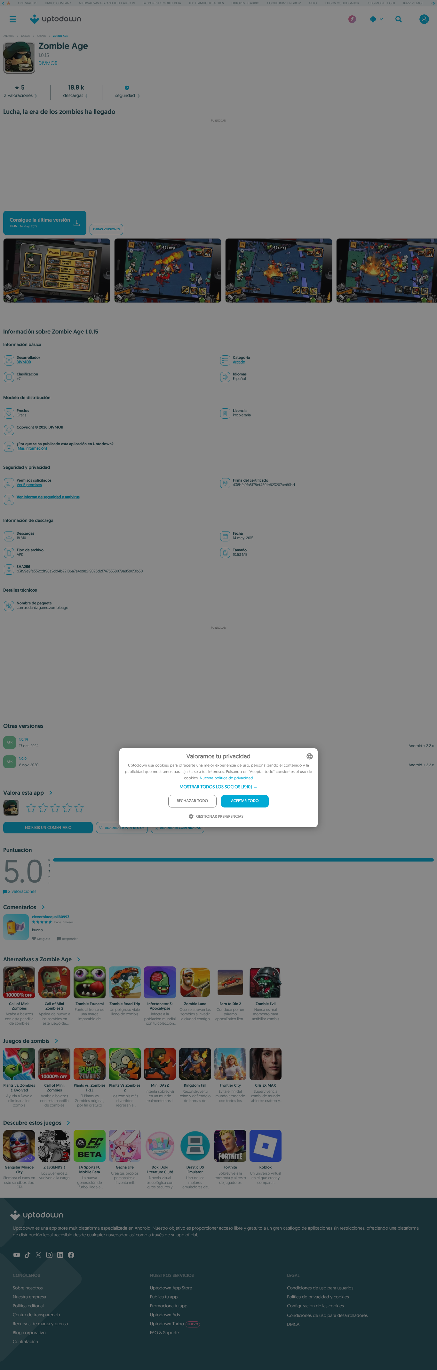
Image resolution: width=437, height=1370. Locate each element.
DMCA (293, 1324)
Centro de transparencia (36, 1315)
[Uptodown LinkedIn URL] (60, 1255)
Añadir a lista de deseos (124, 828)
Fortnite (230, 1167)
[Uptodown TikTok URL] (27, 1255)
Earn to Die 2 (230, 1003)
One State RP (27, 3)
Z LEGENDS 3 (54, 1167)
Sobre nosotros (28, 1288)
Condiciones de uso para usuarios (320, 1288)
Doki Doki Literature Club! (160, 1169)
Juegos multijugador (342, 3)
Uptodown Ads (165, 1315)
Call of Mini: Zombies (19, 1006)
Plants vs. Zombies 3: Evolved (19, 1087)
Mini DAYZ (160, 1085)
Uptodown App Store (171, 1288)
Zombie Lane (195, 1003)
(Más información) (32, 448)
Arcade (239, 362)
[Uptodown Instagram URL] (49, 1255)
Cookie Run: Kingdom (284, 3)
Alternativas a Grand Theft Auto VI (107, 3)
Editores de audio (245, 3)
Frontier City (230, 1085)
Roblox (265, 1167)
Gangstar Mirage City (19, 1169)
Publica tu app (164, 1297)
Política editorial (28, 1306)
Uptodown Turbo (174, 1324)
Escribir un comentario (48, 827)
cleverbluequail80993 (50, 916)
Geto (313, 3)
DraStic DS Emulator (195, 1169)
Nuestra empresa (29, 1297)
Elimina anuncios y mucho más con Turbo (215, 205)
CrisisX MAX (265, 1085)
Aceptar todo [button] (245, 801)
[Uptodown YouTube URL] (16, 1255)
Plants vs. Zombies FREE (89, 1087)
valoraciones (18, 95)
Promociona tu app (168, 1306)
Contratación (25, 1341)
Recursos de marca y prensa (40, 1324)
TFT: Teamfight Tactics (206, 3)
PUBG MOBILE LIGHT (381, 3)
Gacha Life (125, 1167)
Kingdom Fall (195, 1085)
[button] (218, 787)
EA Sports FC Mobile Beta (161, 3)
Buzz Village (413, 3)
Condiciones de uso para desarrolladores (327, 1315)
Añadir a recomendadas (180, 828)
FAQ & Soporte (164, 1332)
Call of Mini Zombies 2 (54, 1006)
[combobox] (309, 756)
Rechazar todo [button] (192, 801)
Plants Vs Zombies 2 (124, 1087)
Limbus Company (58, 3)
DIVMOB (47, 63)
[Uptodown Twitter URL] (38, 1255)
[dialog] (218, 787)
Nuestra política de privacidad (226, 778)
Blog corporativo (29, 1332)
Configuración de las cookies (315, 1306)
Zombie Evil (266, 1003)
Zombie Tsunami (89, 1003)
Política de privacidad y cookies (318, 1297)
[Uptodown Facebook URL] (71, 1255)
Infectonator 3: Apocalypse (160, 1006)
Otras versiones (106, 229)
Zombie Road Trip (124, 1003)
